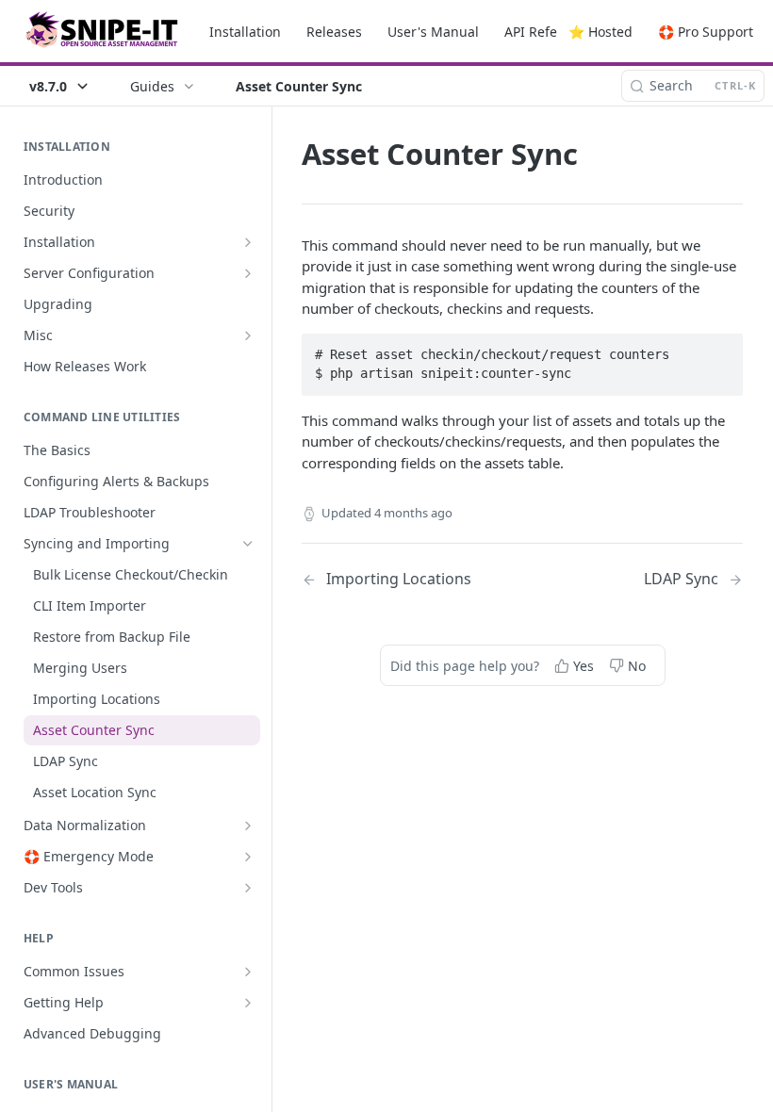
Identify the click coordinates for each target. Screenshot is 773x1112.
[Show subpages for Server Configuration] (247, 273)
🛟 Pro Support (705, 32)
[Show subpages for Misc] (247, 335)
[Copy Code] (720, 349)
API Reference (548, 32)
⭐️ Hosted (600, 32)
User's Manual (433, 32)
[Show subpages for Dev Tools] (247, 887)
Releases (334, 32)
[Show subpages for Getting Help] (247, 1002)
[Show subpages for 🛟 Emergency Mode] (247, 856)
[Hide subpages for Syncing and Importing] (247, 543)
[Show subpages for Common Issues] (247, 971)
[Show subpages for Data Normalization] (247, 825)
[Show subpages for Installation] (247, 242)
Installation (245, 32)
